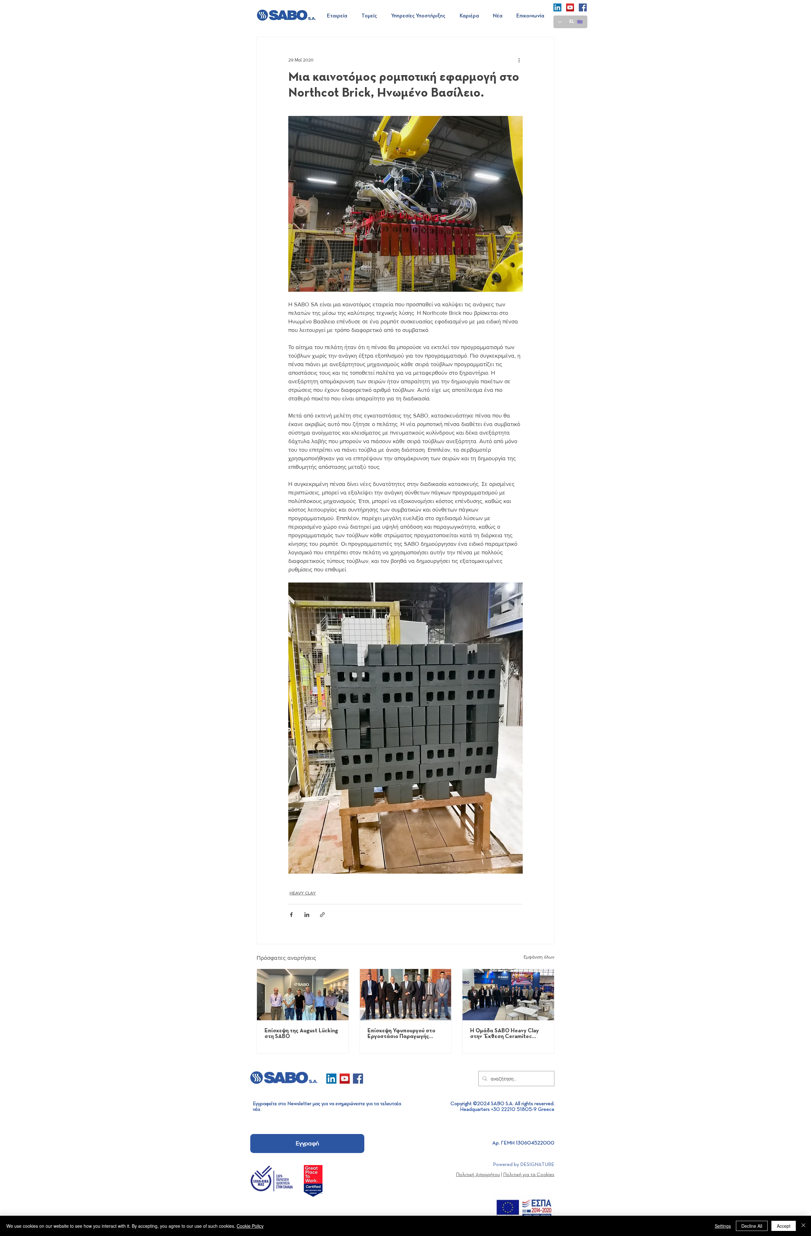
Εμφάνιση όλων (539, 956)
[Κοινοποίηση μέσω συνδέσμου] (322, 915)
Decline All (751, 1226)
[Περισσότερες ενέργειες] (519, 60)
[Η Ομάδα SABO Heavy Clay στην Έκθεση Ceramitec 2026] (508, 994)
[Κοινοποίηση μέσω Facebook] (291, 915)
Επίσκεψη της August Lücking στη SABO (301, 1033)
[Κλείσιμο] (803, 1226)
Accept (783, 1226)
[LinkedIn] (557, 7)
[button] (339, 16)
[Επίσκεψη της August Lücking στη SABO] (302, 994)
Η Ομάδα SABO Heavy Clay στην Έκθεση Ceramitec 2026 (504, 1033)
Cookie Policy (250, 1226)
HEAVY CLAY (303, 892)
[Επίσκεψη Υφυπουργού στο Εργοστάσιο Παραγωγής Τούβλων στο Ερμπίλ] (405, 994)
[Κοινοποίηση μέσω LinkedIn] (307, 915)
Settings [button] (723, 1226)
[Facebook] (583, 7)
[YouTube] (570, 7)
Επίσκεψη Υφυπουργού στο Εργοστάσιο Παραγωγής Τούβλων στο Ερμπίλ (401, 1033)
